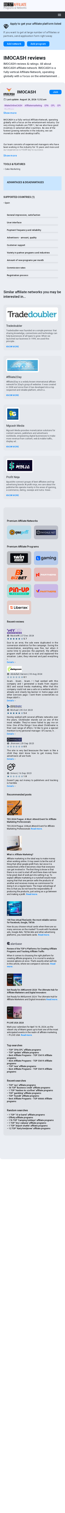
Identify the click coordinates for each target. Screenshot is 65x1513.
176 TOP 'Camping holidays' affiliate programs (31, 1120)
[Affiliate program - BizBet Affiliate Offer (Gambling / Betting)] (19, 574)
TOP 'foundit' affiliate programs (24, 1096)
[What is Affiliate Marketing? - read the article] (14, 843)
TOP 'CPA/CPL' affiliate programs (25, 1050)
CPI (58, 105)
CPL (53, 105)
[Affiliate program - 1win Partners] (19, 558)
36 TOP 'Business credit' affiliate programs (29, 1088)
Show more (9, 113)
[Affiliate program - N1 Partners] (46, 574)
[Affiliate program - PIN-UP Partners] (19, 591)
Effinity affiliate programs (21, 1117)
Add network (14, 43)
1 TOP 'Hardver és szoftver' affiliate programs (31, 1090)
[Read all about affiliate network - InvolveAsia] (32, 767)
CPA (46, 105)
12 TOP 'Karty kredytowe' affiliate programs (29, 1128)
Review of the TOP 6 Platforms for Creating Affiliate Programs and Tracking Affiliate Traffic (32, 950)
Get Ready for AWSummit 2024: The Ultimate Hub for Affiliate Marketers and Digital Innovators (32, 991)
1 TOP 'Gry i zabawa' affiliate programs (27, 1123)
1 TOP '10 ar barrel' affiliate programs (27, 1115)
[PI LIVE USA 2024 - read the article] (14, 1012)
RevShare (9, 109)
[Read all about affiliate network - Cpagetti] (19, 532)
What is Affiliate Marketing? (20, 854)
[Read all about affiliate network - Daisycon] (32, 669)
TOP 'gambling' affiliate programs (25, 1093)
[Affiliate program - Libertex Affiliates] (19, 607)
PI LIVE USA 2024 (15, 1023)
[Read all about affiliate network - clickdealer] (32, 706)
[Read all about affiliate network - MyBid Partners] (32, 631)
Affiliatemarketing (33, 105)
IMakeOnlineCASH (13, 105)
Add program (38, 43)
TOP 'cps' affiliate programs (22, 1085)
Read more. (37, 829)
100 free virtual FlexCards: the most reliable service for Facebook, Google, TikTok (32, 921)
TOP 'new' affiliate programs (22, 1066)
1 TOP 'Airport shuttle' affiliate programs (28, 1126)
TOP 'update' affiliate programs (24, 1052)
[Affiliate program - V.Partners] (46, 591)
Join (55, 92)
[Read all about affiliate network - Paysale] (46, 532)
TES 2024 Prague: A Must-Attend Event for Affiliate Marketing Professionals (31, 820)
